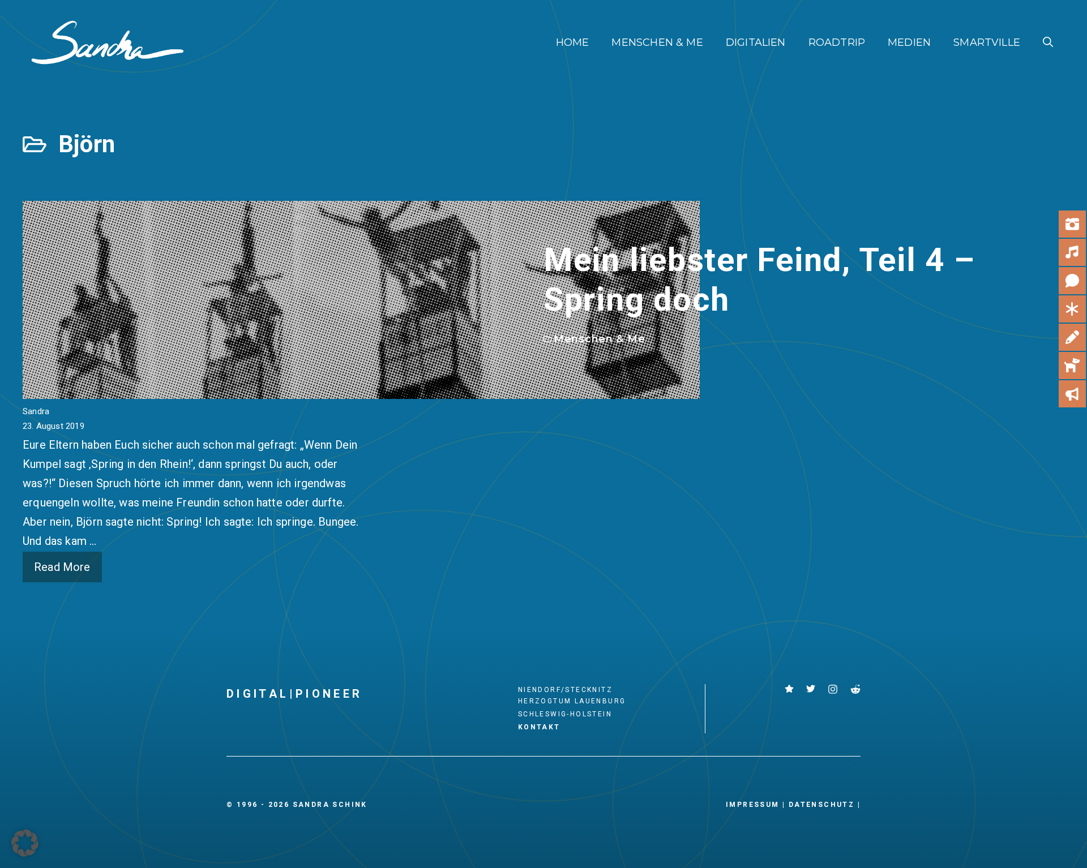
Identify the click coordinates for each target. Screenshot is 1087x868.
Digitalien (756, 42)
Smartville (986, 42)
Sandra (36, 411)
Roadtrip (836, 42)
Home (572, 42)
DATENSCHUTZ (821, 805)
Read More (62, 567)
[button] (1048, 42)
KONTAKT (539, 727)
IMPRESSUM (753, 805)
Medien (909, 42)
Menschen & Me (657, 42)
